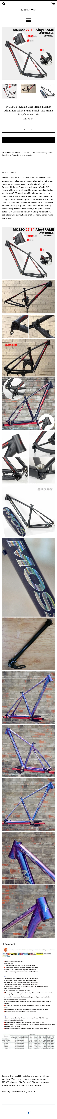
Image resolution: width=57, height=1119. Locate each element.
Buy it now (28, 140)
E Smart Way (28, 9)
